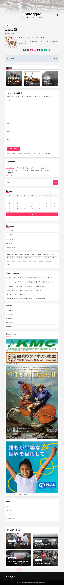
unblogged (31, 14)
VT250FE (41, 261)
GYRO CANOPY (28, 257)
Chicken (39, 254)
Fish (13, 257)
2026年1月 (9, 327)
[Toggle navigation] (6, 15)
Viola (30, 261)
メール (8, 131)
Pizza (54, 257)
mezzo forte (9, 168)
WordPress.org (10, 518)
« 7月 (7, 219)
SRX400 (24, 261)
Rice (19, 261)
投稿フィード (10, 510)
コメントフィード (11, 514)
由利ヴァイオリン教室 (12, 363)
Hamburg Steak (38, 257)
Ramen (13, 261)
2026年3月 (9, 318)
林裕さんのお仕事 (13, 81)
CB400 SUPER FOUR (24, 254)
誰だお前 (46, 81)
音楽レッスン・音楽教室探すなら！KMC (17, 350)
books (8, 235)
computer (8, 247)
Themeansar (42, 582)
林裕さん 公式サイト (12, 439)
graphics (7, 25)
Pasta (49, 257)
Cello (33, 254)
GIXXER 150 (19, 257)
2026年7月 (9, 310)
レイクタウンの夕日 (11, 294)
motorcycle (12, 540)
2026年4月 (9, 314)
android (8, 231)
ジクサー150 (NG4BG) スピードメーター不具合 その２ (18, 545)
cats (7, 243)
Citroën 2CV (46, 254)
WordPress (48, 261)
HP (45, 257)
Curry (8, 257)
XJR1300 (9, 264)
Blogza (35, 582)
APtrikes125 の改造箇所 (42, 563)
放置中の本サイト (11, 175)
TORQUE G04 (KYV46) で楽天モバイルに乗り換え (20, 286)
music (16, 78)
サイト (8, 139)
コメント (10, 100)
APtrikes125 (10, 254)
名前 (8, 123)
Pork (8, 261)
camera (8, 239)
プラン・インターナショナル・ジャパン (17, 494)
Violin (35, 261)
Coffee (53, 254)
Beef (16, 254)
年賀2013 (29, 81)
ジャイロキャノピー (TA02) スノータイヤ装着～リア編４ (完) (23, 278)
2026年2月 (9, 322)
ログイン (8, 506)
